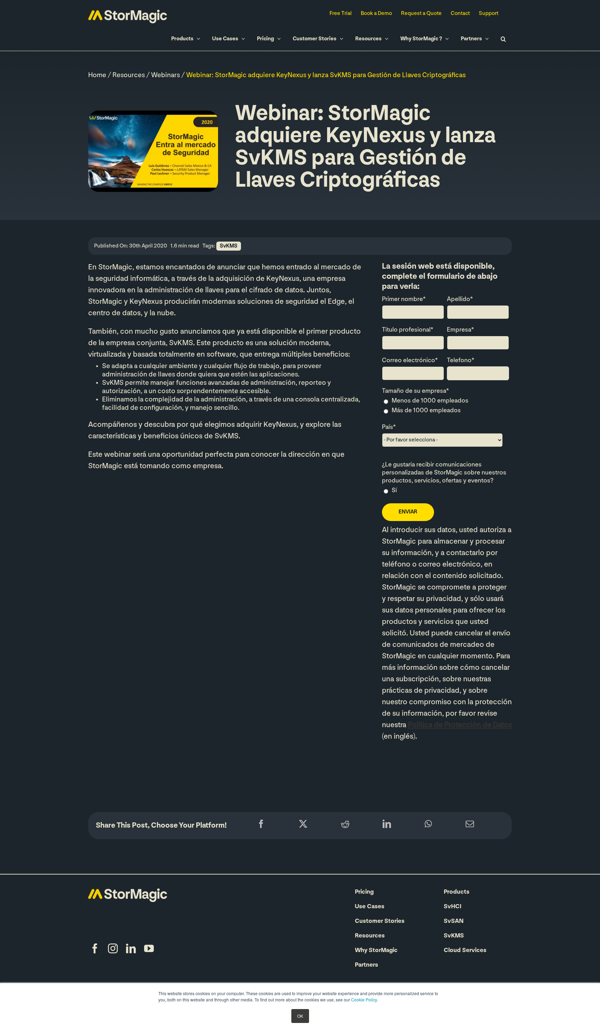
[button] (503, 39)
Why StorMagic (376, 951)
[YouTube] (149, 948)
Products (456, 892)
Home (97, 75)
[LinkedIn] (386, 825)
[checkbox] (445, 406)
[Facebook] (261, 825)
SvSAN (454, 921)
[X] (303, 825)
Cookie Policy (364, 999)
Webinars (165, 75)
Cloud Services (465, 951)
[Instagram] (113, 948)
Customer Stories (380, 921)
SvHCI (452, 907)
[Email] (469, 825)
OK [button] (300, 1016)
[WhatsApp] (428, 825)
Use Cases (369, 907)
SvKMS (229, 246)
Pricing (364, 892)
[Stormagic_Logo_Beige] (127, 891)
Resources (128, 75)
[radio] (445, 402)
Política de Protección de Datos (460, 725)
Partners (366, 965)
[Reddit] (345, 825)
